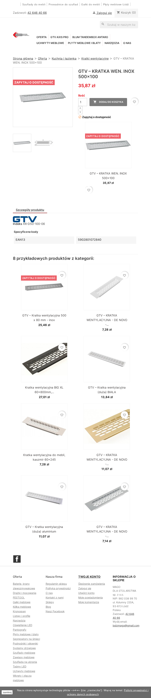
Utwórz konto (86, 592)
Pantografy (19, 629)
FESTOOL (19, 597)
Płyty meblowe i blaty (84, 42)
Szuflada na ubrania (25, 661)
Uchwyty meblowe (50, 42)
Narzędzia (112, 42)
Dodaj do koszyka (108, 102)
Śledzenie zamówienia (91, 583)
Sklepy (50, 602)
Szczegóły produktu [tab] (30, 210)
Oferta (41, 37)
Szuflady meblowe (24, 652)
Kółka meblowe (22, 606)
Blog (48, 606)
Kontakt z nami (55, 597)
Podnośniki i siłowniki (25, 643)
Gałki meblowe (21, 602)
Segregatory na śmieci (26, 638)
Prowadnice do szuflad (63, 4)
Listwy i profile (21, 615)
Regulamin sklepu (56, 583)
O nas (127, 42)
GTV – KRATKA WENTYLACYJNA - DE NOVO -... (107, 320)
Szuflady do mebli (33, 4)
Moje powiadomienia (90, 597)
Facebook (17, 559)
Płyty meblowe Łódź (116, 4)
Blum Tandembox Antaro (90, 37)
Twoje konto (89, 576)
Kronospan (19, 611)
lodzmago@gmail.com (126, 625)
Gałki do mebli (90, 4)
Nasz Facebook (55, 611)
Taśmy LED (19, 666)
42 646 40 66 (37, 13)
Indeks (17, 223)
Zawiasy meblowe (23, 657)
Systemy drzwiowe (24, 648)
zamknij (7, 692)
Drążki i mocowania (24, 592)
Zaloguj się (84, 588)
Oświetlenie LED (22, 625)
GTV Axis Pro (59, 37)
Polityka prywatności (58, 588)
